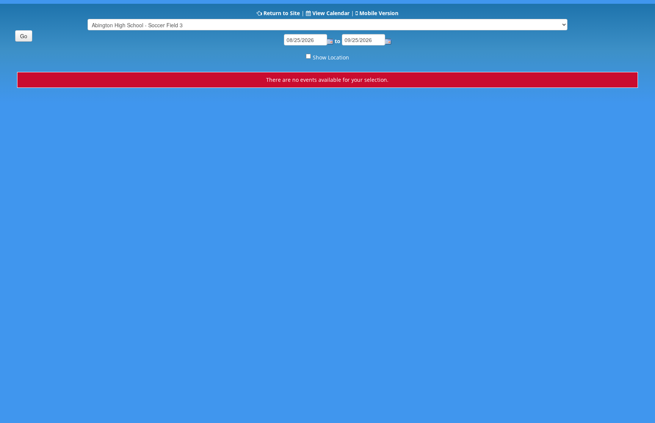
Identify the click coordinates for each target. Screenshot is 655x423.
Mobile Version (378, 13)
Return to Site (281, 13)
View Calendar (330, 13)
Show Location (331, 57)
